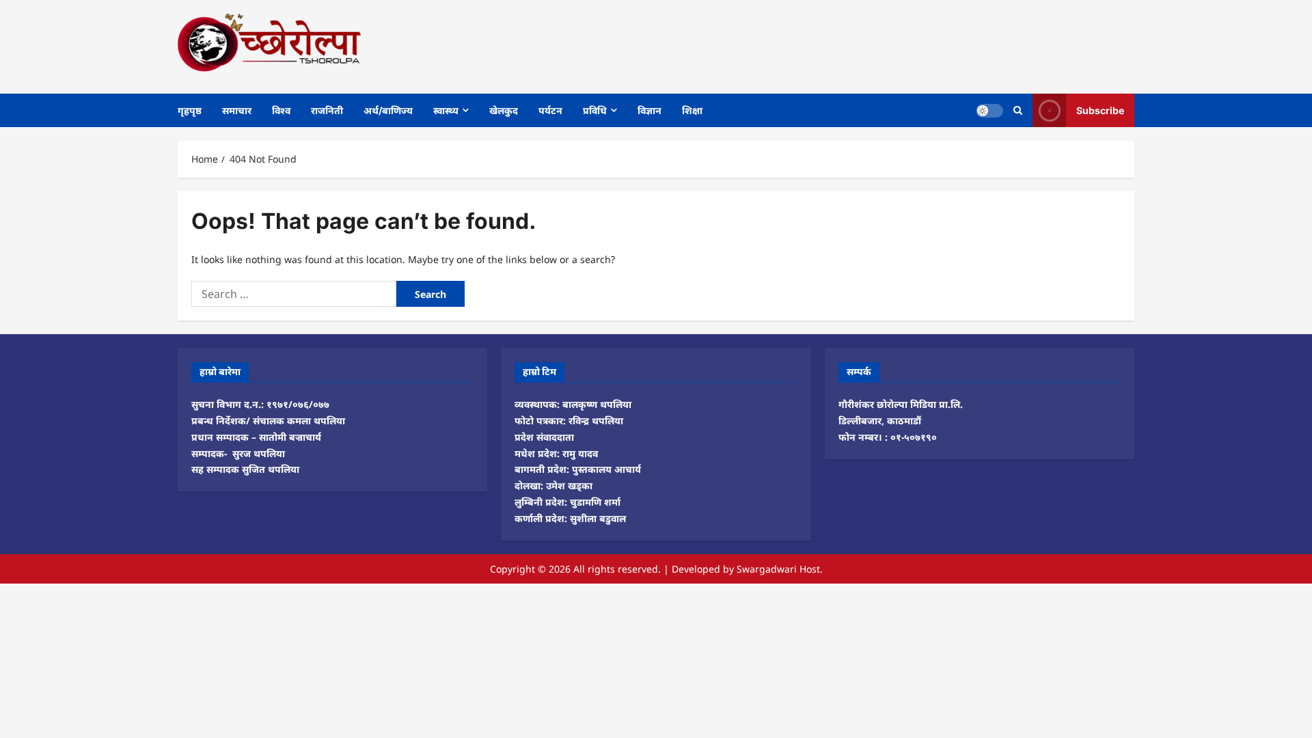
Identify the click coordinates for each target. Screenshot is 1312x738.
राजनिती (327, 110)
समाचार (236, 110)
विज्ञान (649, 110)
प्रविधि (595, 110)
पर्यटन (550, 110)
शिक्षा (692, 110)
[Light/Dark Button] (989, 110)
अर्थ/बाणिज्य (388, 110)
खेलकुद (503, 110)
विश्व (281, 110)
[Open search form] (1017, 110)
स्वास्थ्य (446, 110)
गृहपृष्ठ (190, 110)
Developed (696, 568)
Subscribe (1100, 109)
